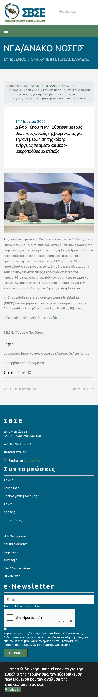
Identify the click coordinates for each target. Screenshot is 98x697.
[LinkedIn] (29, 372)
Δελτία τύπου (79, 353)
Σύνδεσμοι (11, 560)
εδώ (54, 317)
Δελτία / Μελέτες (15, 544)
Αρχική (8, 480)
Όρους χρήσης (39, 633)
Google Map (32, 460)
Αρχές (8, 503)
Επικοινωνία (12, 576)
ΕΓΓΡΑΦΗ (16, 652)
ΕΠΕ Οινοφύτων (15, 536)
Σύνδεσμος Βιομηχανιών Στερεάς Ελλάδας (36, 353)
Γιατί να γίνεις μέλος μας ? (21, 496)
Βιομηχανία (11, 552)
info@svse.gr (16, 451)
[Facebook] (18, 372)
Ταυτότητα (12, 487)
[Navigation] (6, 31)
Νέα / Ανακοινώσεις (17, 568)
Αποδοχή (13, 689)
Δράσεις (9, 512)
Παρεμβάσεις (13, 520)
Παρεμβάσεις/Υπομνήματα (24, 363)
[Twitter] (23, 372)
